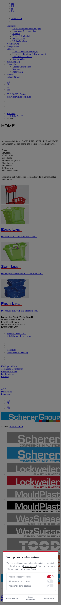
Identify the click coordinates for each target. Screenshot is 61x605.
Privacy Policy (29, 569)
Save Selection (30, 598)
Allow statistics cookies (19, 581)
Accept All (49, 598)
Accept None (12, 598)
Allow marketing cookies (20, 586)
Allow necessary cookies (20, 577)
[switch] (50, 576)
